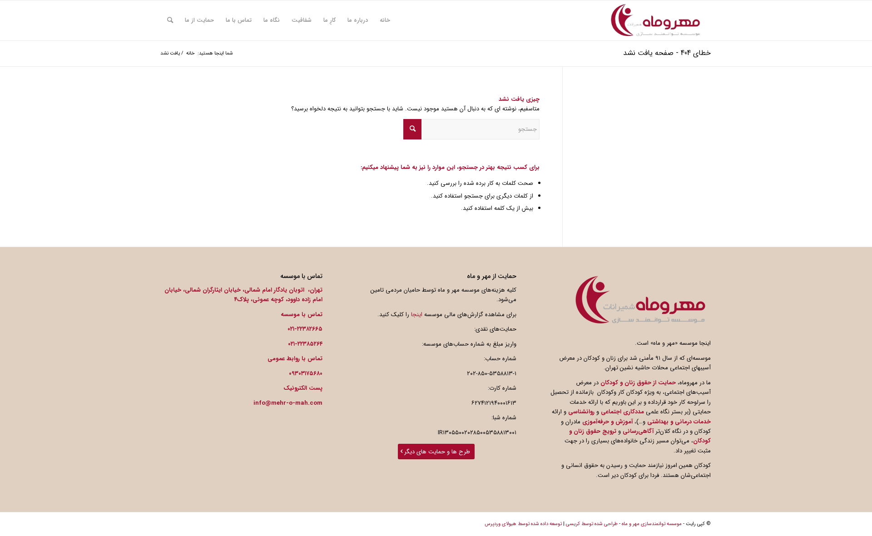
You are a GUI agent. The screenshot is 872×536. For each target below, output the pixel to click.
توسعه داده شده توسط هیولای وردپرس (523, 524)
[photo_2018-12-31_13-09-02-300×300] (655, 20)
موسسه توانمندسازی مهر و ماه (652, 524)
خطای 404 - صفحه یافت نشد (667, 53)
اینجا (416, 314)
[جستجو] (170, 20)
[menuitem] (385, 20)
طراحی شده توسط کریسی (592, 524)
